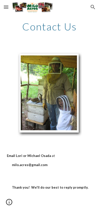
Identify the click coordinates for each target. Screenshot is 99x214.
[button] (6, 7)
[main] (49, 26)
